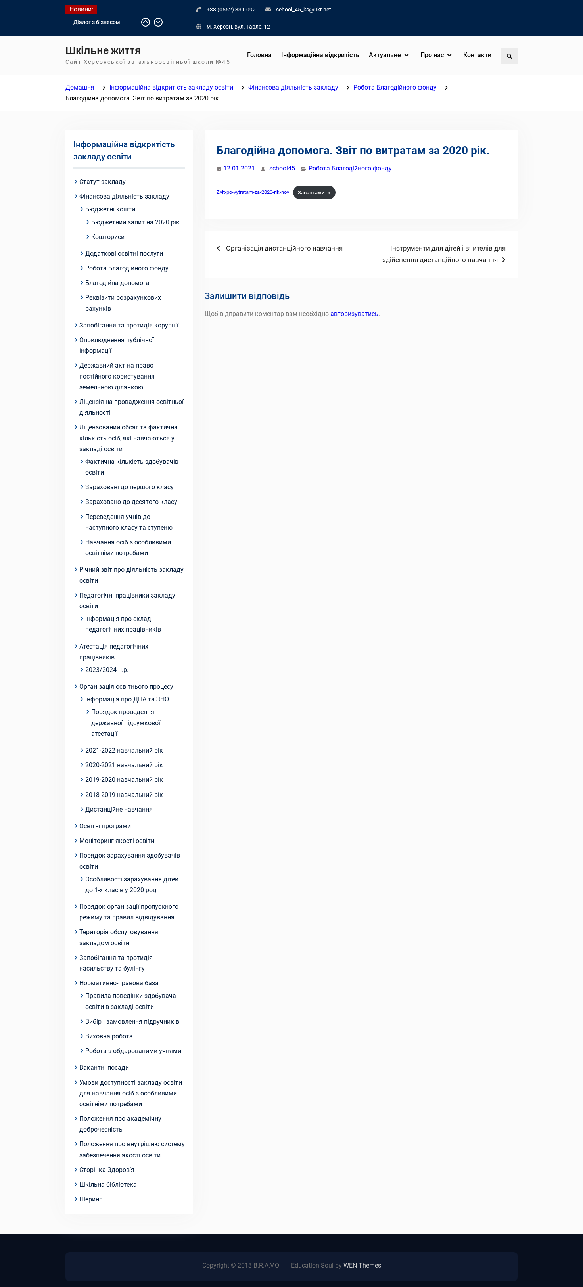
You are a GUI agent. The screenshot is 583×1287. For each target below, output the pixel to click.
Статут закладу (102, 182)
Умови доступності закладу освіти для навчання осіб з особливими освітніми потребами (130, 1093)
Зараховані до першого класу (129, 487)
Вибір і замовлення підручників (132, 1021)
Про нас (432, 55)
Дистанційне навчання (119, 809)
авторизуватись (354, 314)
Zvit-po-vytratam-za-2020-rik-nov (253, 192)
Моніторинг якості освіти (116, 841)
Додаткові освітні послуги (124, 253)
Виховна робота (109, 1036)
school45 (282, 168)
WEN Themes (362, 1265)
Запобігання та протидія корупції (128, 325)
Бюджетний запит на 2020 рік (135, 222)
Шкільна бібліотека (108, 1184)
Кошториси (108, 237)
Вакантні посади (104, 1067)
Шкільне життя (103, 50)
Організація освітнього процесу (126, 686)
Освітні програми (105, 826)
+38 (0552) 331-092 (231, 9)
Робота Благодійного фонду (350, 168)
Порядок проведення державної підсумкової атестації (125, 722)
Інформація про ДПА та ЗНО (127, 699)
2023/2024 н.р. (106, 670)
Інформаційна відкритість (320, 55)
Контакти (477, 55)
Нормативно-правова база (119, 983)
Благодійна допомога (117, 283)
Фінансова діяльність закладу (124, 196)
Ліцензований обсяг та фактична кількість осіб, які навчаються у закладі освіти (128, 437)
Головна (259, 55)
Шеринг (90, 1199)
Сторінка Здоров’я (106, 1170)
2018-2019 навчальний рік (124, 795)
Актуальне (385, 55)
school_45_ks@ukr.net (303, 9)
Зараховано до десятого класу (131, 502)
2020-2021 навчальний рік (124, 765)
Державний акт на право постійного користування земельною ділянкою (117, 376)
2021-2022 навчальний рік (124, 750)
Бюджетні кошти (110, 209)
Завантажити (314, 192)
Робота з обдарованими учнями (133, 1051)
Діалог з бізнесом (96, 22)
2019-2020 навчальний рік (124, 779)
